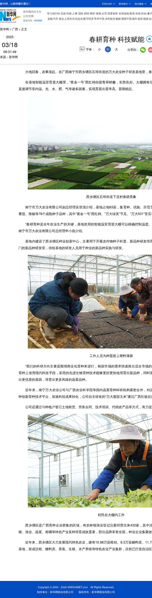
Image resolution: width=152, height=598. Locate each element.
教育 (132, 13)
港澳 (98, 13)
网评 (92, 13)
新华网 (4, 29)
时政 (69, 13)
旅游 (140, 18)
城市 (134, 18)
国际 (80, 13)
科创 (143, 13)
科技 (138, 13)
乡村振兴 (110, 18)
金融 (50, 18)
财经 (86, 13)
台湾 (104, 13)
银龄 (118, 18)
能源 (145, 18)
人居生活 (69, 18)
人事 (74, 13)
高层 (63, 13)
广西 (15, 29)
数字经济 (88, 18)
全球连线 (124, 13)
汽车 (55, 18)
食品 (61, 18)
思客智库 (113, 13)
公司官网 (28, 16)
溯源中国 (126, 18)
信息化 (79, 18)
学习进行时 (53, 13)
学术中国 (99, 18)
